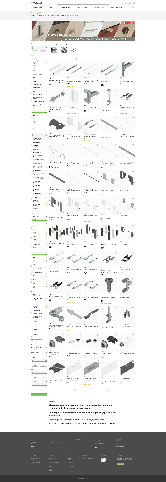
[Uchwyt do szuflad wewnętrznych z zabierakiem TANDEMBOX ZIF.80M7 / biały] (127, 341)
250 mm (40, 225)
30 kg (40, 260)
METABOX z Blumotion (40, 310)
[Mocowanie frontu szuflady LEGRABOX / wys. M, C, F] (127, 285)
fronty (40, 80)
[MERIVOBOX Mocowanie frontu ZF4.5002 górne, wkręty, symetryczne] (57, 96)
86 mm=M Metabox (40, 146)
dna (40, 77)
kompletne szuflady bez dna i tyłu (40, 102)
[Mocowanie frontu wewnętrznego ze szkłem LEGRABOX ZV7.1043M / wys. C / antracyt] (74, 232)
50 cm (40, 122)
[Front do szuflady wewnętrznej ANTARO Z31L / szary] (109, 124)
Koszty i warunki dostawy (54, 462)
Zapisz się (120, 464)
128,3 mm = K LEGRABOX (40, 153)
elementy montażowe (40, 94)
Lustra (75, 442)
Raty (50, 465)
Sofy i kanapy (98, 440)
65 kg (40, 264)
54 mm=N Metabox (40, 138)
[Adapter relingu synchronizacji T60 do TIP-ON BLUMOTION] (74, 314)
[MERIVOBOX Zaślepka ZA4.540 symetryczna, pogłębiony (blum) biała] (74, 368)
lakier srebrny (40, 342)
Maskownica (40, 349)
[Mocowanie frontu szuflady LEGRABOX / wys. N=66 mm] (127, 314)
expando (40, 271)
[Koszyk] (134, 3)
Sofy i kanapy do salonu (99, 442)
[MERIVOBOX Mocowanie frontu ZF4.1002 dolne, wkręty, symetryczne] (127, 69)
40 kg (40, 261)
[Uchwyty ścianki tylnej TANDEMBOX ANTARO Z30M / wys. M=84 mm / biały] (74, 124)
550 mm (40, 235)
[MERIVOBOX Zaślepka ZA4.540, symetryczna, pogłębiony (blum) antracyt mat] (127, 368)
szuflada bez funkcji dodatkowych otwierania (40, 296)
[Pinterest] (102, 461)
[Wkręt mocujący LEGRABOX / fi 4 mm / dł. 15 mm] (109, 285)
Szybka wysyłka (40, 63)
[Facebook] (102, 459)
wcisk (40, 275)
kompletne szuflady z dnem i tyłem (40, 105)
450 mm (40, 232)
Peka (40, 286)
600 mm (40, 236)
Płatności (50, 466)
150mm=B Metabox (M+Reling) (40, 159)
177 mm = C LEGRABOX (40, 166)
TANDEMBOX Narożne (40, 316)
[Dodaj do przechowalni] (63, 63)
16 (98, 389)
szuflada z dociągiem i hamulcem (40, 299)
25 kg (40, 258)
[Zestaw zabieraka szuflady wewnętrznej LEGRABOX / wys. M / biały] (74, 341)
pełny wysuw (40, 247)
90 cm (40, 128)
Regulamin (51, 458)
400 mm (40, 230)
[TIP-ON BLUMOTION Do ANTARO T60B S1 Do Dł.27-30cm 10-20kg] (109, 259)
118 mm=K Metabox (40, 152)
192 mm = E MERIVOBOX (40, 167)
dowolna (40, 116)
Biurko (32, 438)
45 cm (40, 121)
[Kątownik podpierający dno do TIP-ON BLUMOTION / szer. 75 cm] (57, 124)
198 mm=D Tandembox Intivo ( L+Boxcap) (40, 174)
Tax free (50, 470)
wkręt (40, 276)
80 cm (40, 126)
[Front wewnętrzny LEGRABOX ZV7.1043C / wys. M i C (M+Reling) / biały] (91, 151)
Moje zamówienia (34, 459)
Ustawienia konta (34, 461)
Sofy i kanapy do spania (99, 443)
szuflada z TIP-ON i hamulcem (40, 301)
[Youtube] (105, 461)
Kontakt (69, 458)
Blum (40, 283)
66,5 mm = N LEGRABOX (40, 139)
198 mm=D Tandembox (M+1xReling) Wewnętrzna (40, 202)
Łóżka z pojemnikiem (78, 439)
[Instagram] (105, 459)
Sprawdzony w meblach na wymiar (40, 62)
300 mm (40, 227)
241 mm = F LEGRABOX (40, 197)
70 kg (40, 265)
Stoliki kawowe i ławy (57, 445)
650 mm (40, 237)
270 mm (40, 226)
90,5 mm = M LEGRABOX (40, 148)
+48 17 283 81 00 (87, 458)
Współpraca (70, 459)
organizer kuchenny (40, 87)
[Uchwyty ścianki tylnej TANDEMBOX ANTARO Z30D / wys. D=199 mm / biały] (74, 96)
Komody (54, 438)
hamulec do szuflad (40, 324)
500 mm (40, 233)
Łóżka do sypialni (77, 437)
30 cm (40, 118)
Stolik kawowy (119, 440)
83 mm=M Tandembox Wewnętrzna (40, 145)
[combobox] (63, 59)
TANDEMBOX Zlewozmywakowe (40, 318)
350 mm (40, 229)
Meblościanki (77, 445)
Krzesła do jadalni (55, 442)
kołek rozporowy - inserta (40, 272)
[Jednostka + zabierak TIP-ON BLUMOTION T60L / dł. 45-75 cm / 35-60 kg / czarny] (57, 285)
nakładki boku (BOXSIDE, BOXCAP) (40, 75)
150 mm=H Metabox (40, 158)
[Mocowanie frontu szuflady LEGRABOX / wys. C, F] (109, 97)
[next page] (107, 390)
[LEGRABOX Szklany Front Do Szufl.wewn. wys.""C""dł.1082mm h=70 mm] (57, 151)
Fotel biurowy (34, 442)
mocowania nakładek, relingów (40, 98)
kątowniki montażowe (40, 71)
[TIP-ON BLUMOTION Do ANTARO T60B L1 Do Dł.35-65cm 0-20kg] (91, 124)
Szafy (117, 444)
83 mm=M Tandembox (40, 142)
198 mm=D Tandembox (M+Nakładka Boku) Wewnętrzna (40, 170)
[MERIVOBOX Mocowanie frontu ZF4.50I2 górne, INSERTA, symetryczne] (57, 314)
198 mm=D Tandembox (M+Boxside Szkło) (40, 186)
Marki (69, 465)
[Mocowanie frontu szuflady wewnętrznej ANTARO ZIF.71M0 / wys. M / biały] (91, 205)
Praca (69, 461)
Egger (40, 284)
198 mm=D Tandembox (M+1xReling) (40, 205)
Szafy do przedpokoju (120, 446)
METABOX (40, 309)
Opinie (69, 463)
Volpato (40, 289)
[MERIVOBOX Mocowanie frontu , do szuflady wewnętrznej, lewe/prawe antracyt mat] (127, 232)
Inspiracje (50, 469)
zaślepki (40, 70)
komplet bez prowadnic (40, 84)
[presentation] (33, 30)
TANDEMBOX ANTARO (40, 313)
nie (40, 354)
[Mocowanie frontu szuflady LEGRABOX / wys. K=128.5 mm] (109, 314)
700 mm (40, 239)
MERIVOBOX (40, 307)
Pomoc (50, 463)
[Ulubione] (130, 3)
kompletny (40, 329)
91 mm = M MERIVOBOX (40, 149)
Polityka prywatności (53, 459)
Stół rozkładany (119, 437)
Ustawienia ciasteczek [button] (35, 462)
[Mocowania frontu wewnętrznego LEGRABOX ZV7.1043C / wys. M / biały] (127, 205)
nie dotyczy (40, 115)
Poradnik (50, 467)
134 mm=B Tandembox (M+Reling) (40, 156)
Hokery (32, 446)
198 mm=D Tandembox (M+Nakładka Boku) (40, 193)
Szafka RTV (118, 442)
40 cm (40, 119)
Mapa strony (70, 466)
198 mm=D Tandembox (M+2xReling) (40, 208)
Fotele (32, 440)
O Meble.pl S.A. (70, 462)
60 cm (40, 124)
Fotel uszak (33, 443)
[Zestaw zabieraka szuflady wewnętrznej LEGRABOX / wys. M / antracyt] (91, 341)
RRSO (57, 167)
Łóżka (53, 448)
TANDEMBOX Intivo (40, 314)
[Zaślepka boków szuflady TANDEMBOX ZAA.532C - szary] (91, 368)
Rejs (40, 287)
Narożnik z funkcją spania (100, 437)
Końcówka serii (40, 58)
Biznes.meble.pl (71, 467)
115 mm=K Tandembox (40, 151)
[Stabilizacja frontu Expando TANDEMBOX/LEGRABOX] (57, 368)
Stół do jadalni (97, 449)
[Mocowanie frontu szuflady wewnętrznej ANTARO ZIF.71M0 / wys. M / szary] (109, 178)
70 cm (40, 125)
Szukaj (107, 2)
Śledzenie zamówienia (35, 458)
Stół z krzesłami (119, 439)
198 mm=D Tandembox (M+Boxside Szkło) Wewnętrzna (40, 189)
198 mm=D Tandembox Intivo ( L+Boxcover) (40, 179)
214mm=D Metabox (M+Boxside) (40, 195)
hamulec (40, 81)
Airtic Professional (40, 281)
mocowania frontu (40, 85)
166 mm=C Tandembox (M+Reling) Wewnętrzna (40, 161)
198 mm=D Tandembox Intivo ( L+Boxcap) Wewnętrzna (40, 176)
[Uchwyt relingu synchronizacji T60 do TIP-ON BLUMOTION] (91, 314)
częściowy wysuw (40, 244)
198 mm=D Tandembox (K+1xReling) (40, 200)
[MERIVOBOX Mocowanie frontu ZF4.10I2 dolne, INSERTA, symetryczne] (91, 96)
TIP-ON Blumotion (40, 95)
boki (40, 73)
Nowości (40, 59)
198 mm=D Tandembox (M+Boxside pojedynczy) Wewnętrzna (40, 182)
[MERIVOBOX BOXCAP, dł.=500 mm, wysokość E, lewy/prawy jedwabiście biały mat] (57, 69)
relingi (40, 91)
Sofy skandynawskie (99, 444)
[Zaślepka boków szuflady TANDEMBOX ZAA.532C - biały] (109, 368)
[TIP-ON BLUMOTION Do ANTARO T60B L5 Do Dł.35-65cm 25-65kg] (127, 258)
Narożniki (76, 447)
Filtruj (39, 394)
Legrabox (40, 306)
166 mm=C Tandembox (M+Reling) (40, 164)
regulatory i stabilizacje (40, 90)
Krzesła (54, 440)
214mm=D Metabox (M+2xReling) (40, 210)
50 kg (40, 263)
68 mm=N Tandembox (40, 141)
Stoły (96, 447)
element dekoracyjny (40, 78)
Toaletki (118, 449)
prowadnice (40, 88)
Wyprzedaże (40, 65)
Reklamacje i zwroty (53, 461)
